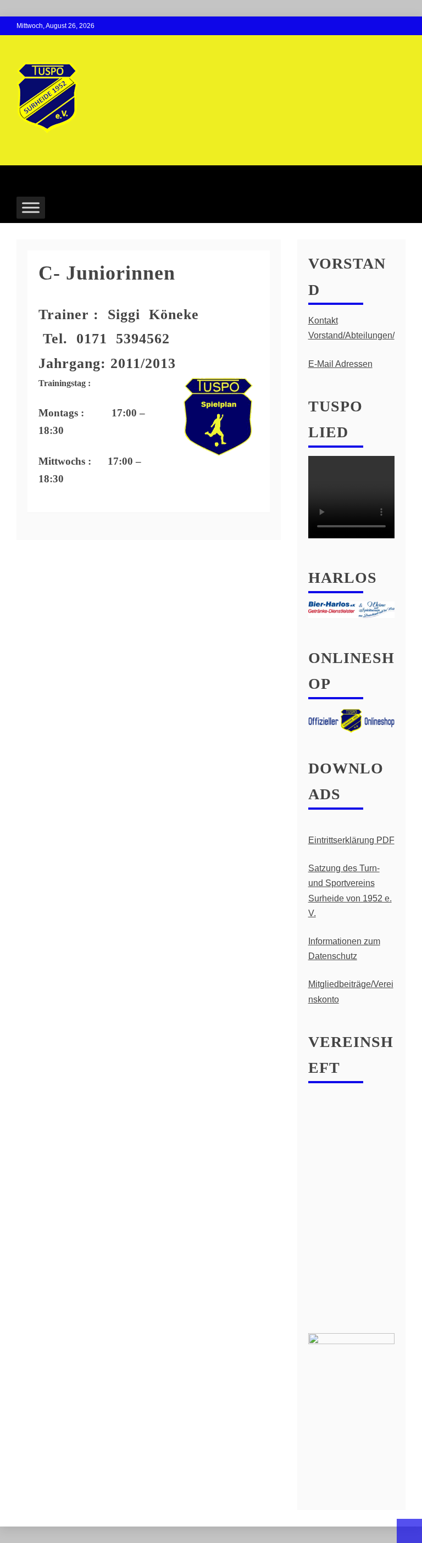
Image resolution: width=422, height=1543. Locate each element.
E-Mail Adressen (340, 364)
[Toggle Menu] (31, 207)
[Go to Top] (409, 1531)
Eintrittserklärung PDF (351, 840)
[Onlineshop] (351, 720)
